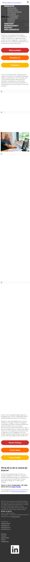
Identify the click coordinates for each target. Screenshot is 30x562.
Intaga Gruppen (16, 516)
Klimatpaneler (13, 16)
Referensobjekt (11, 26)
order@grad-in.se (5, 529)
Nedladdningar (11, 29)
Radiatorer (12, 8)
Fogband (11, 22)
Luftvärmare (13, 18)
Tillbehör (11, 20)
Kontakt (8, 28)
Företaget (9, 24)
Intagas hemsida (16, 487)
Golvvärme (12, 14)
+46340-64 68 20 (5, 523)
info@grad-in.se (5, 525)
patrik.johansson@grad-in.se (19, 491)
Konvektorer (13, 10)
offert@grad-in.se (5, 527)
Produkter (9, 6)
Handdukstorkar (15, 12)
